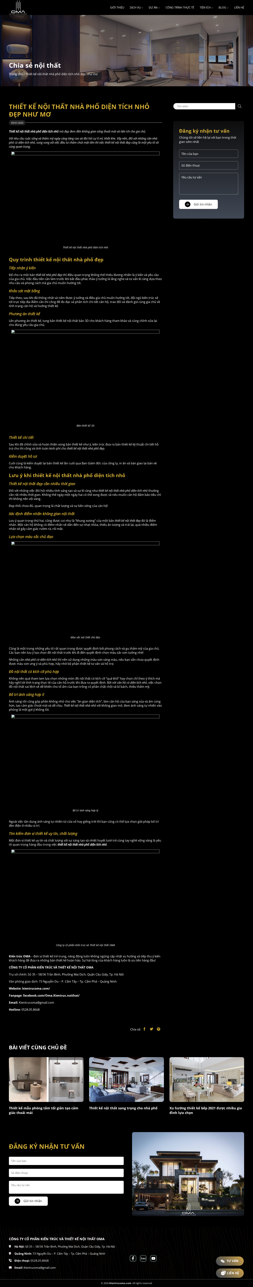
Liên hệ (239, 7)
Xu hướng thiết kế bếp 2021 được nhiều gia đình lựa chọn (205, 1110)
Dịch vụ (135, 7)
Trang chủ (16, 74)
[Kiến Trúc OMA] (27, 7)
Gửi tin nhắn (203, 204)
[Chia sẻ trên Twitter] (151, 1029)
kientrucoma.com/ (36, 988)
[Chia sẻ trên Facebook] (144, 1029)
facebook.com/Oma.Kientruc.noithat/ (51, 995)
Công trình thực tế (180, 7)
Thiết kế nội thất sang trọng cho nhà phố (123, 1108)
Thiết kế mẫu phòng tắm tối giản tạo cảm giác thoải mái (43, 1110)
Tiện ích (205, 7)
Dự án (153, 7)
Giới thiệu (117, 7)
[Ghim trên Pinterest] (158, 1029)
